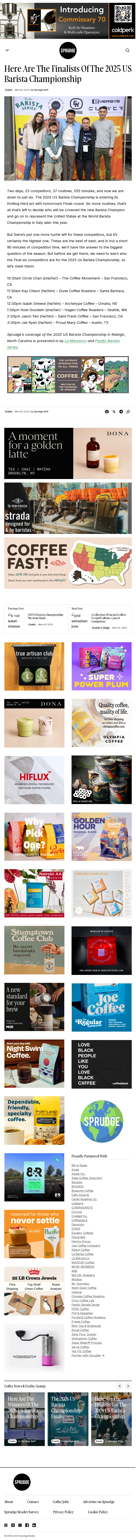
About (8, 1501)
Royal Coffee (80, 1330)
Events (8, 90)
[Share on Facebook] (106, 411)
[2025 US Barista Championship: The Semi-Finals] (36, 619)
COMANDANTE (82, 1207)
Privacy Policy (63, 1511)
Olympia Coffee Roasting (88, 1296)
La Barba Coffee (83, 1254)
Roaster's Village (101, 627)
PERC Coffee (80, 1309)
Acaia (75, 1169)
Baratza (77, 1182)
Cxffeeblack (79, 1220)
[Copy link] (128, 411)
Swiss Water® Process (87, 1342)
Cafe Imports (80, 1195)
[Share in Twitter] (114, 411)
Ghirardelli (78, 1237)
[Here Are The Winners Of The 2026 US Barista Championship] (24, 1419)
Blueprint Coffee (83, 1190)
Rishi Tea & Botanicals (86, 1326)
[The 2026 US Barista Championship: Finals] (68, 1419)
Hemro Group (81, 1241)
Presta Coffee (81, 1321)
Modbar (77, 1279)
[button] (7, 50)
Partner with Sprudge (86, 1355)
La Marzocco (76, 341)
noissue (77, 1292)
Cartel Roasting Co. (84, 1199)
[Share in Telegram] (121, 411)
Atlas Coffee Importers (87, 1178)
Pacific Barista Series (86, 1304)
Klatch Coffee (81, 1250)
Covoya (77, 1212)
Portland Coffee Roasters (89, 1317)
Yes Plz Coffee (81, 1351)
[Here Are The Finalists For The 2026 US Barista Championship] (111, 1419)
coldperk (77, 1203)
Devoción (78, 1224)
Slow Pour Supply (84, 1334)
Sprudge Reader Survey (21, 1511)
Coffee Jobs (61, 1501)
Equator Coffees (82, 1233)
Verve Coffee (80, 1347)
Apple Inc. (78, 1174)
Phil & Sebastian (82, 1313)
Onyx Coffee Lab (83, 1300)
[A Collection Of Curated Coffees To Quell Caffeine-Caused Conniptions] (100, 619)
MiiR (74, 1271)
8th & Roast (79, 1165)
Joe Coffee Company (86, 1245)
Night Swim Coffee (84, 1288)
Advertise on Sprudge (99, 1501)
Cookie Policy (98, 1511)
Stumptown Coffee (84, 1338)
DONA (76, 1228)
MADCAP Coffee (83, 1262)
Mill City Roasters (83, 1275)
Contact (33, 1501)
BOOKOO (78, 1186)
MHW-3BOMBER (83, 1266)
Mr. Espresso (80, 1283)
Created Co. (79, 1216)
